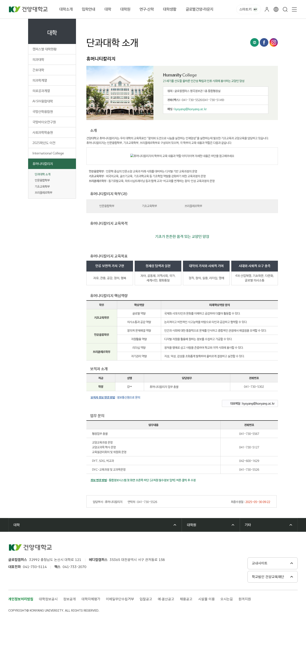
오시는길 (226, 599)
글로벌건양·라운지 (199, 9)
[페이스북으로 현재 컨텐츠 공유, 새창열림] (264, 42)
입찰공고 (146, 599)
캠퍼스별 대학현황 (44, 49)
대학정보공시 (48, 599)
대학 (107, 9)
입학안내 (88, 9)
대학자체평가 (91, 599)
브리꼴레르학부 (193, 206)
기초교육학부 (149, 206)
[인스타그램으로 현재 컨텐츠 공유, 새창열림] (273, 42)
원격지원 (245, 599)
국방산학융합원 (42, 112)
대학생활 (169, 9)
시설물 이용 (206, 599)
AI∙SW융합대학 (42, 101)
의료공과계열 (41, 91)
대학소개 (66, 9)
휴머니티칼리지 (42, 164)
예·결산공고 (166, 599)
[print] (254, 42)
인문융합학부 (106, 206)
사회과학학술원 (42, 133)
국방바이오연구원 (44, 122)
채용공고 (186, 599)
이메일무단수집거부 (120, 599)
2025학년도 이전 (43, 143)
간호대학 (38, 70)
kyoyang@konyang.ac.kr (190, 109)
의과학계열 (39, 81)
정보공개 (69, 599)
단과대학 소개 (42, 174)
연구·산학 (146, 9)
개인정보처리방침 (20, 599)
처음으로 (91, 23)
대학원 (125, 9)
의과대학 (38, 60)
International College (48, 153)
